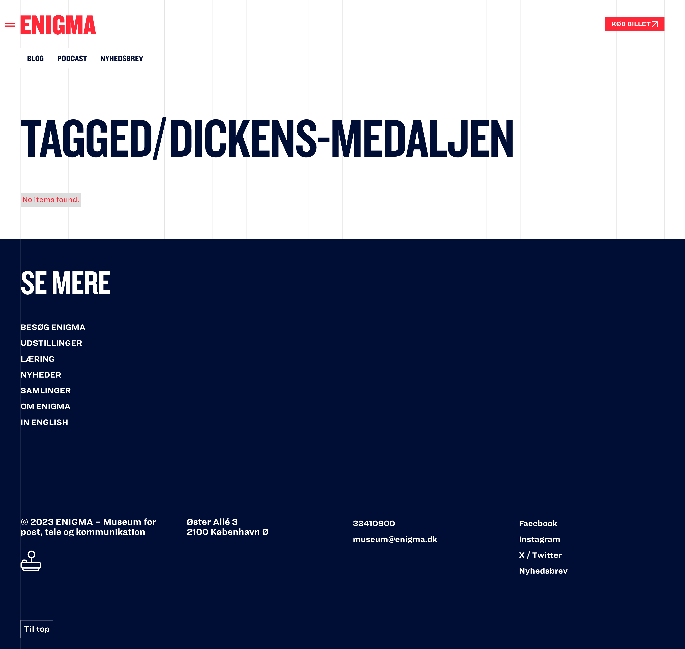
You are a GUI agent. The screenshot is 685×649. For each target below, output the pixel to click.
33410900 (374, 523)
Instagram (539, 539)
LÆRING (38, 359)
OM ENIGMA (45, 406)
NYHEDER (41, 375)
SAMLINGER (46, 390)
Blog (35, 58)
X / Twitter (540, 555)
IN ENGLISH (44, 422)
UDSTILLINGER (51, 343)
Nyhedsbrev (122, 58)
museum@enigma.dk (395, 539)
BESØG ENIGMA (53, 327)
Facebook (538, 523)
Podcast (72, 58)
